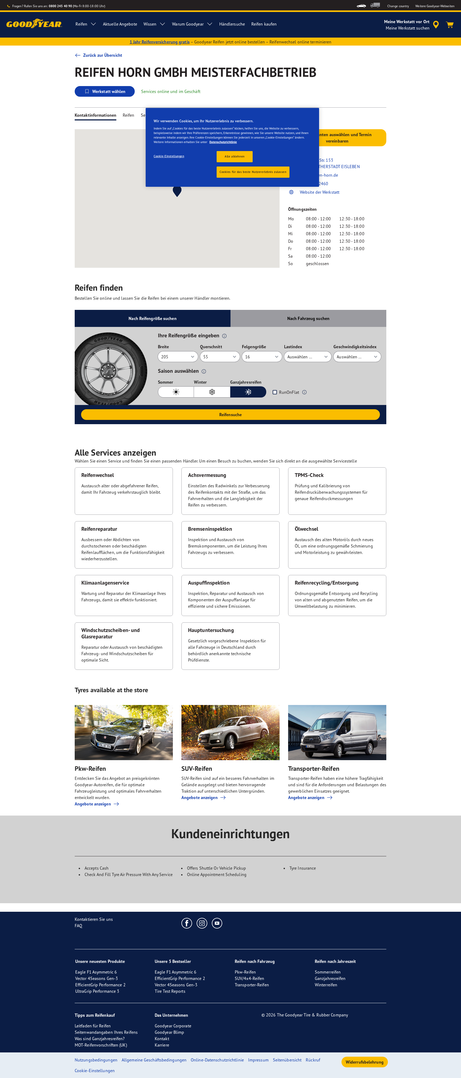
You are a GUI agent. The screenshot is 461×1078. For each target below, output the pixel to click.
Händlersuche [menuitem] (232, 24)
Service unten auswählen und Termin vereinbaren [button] (337, 138)
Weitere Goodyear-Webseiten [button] (435, 6)
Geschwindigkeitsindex (354, 346)
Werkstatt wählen (109, 91)
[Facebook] (186, 923)
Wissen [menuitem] (150, 24)
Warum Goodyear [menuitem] (187, 24)
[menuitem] (361, 5)
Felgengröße (254, 346)
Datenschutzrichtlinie (223, 142)
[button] (224, 335)
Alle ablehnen (234, 156)
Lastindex (293, 346)
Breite (163, 346)
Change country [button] (398, 6)
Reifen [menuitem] (81, 24)
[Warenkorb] (450, 25)
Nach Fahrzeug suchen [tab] (308, 318)
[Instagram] (202, 923)
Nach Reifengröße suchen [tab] (152, 318)
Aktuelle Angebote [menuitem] (120, 24)
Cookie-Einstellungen (169, 156)
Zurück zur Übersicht (102, 55)
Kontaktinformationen (95, 115)
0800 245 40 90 (60, 6)
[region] (232, 147)
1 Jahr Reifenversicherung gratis (160, 41)
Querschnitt (211, 346)
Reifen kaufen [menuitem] (264, 24)
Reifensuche (230, 414)
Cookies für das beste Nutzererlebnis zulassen (253, 172)
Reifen (128, 115)
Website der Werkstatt (319, 192)
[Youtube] (217, 923)
